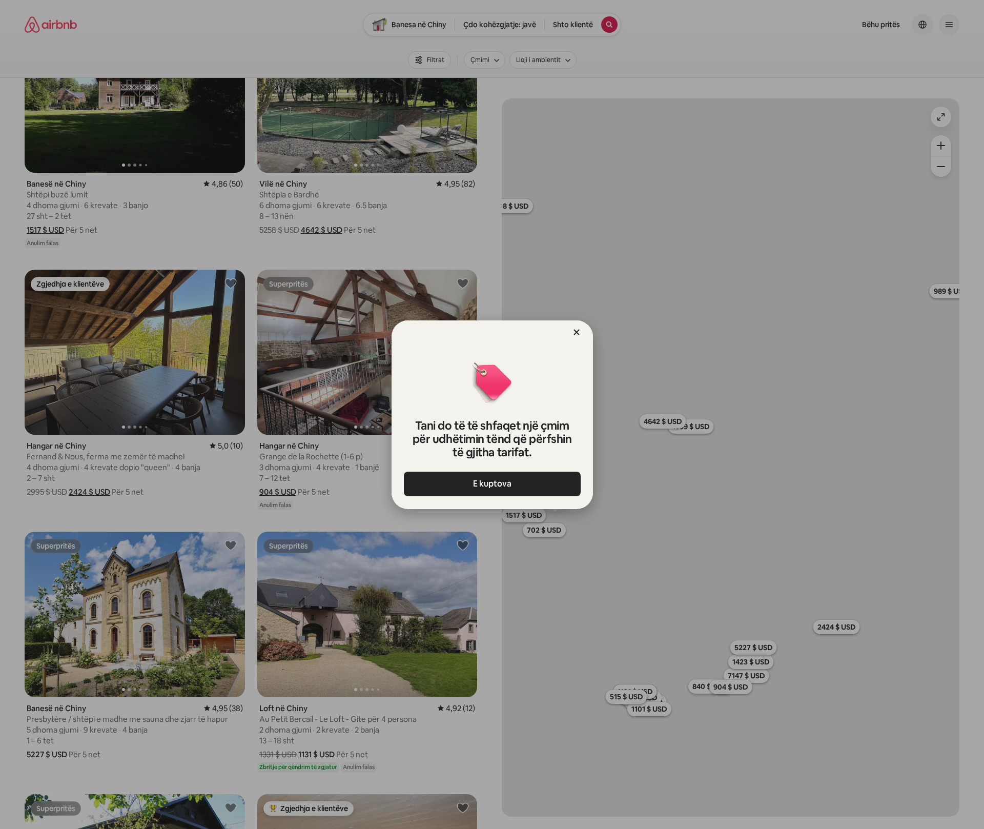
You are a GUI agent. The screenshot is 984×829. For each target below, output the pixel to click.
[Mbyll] (576, 332)
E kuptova (492, 483)
